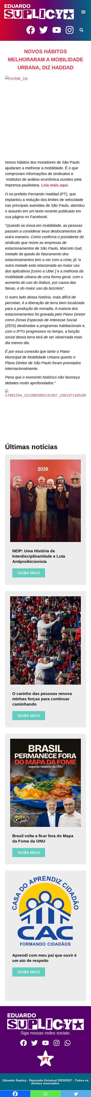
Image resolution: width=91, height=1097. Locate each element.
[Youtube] (56, 30)
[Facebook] (30, 30)
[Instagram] (69, 30)
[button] (83, 11)
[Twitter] (43, 30)
